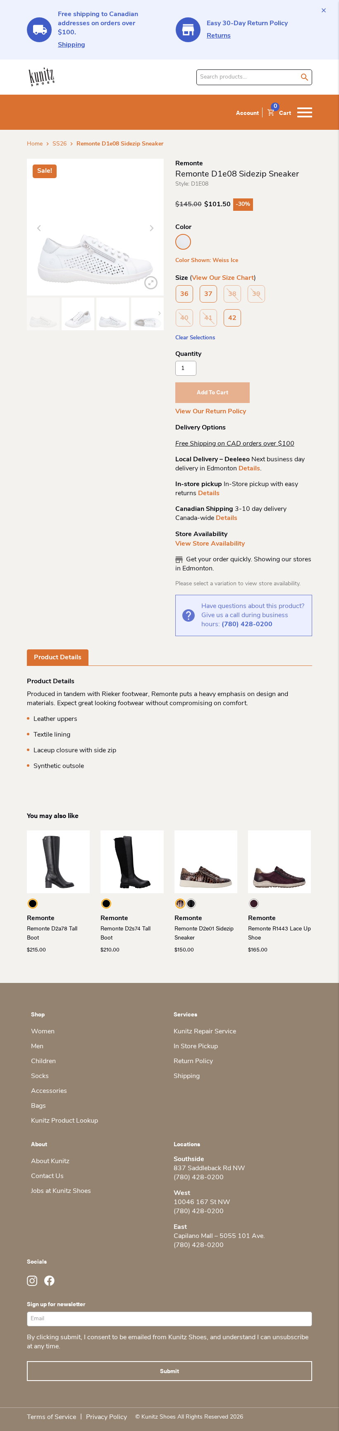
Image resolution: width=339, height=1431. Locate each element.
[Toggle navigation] (304, 112)
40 (184, 318)
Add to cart (212, 392)
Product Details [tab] (57, 657)
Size (181, 278)
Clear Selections (195, 338)
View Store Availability (210, 544)
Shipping (71, 45)
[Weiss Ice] (183, 241)
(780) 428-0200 (247, 624)
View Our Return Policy (210, 411)
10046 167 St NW (202, 1202)
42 (232, 318)
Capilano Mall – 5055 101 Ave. (219, 1236)
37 (208, 294)
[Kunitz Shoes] (41, 77)
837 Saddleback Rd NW (209, 1168)
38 (232, 294)
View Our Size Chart (223, 278)
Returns (219, 36)
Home (35, 144)
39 (256, 294)
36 (184, 294)
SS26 (60, 144)
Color (183, 227)
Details (249, 468)
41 (208, 318)
